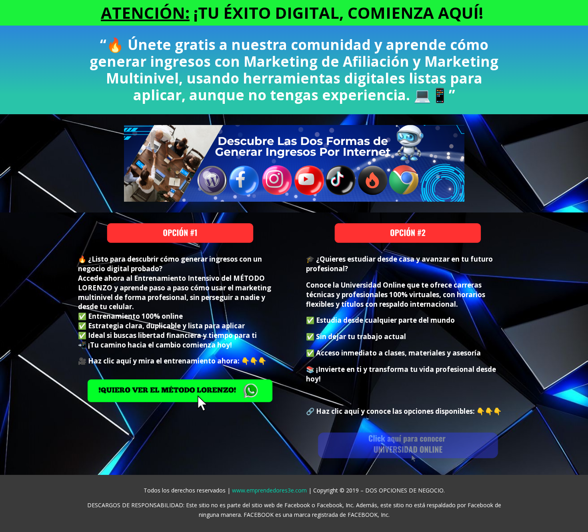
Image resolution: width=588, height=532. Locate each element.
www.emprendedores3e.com (269, 490)
